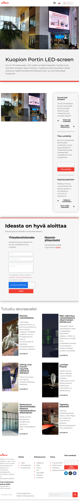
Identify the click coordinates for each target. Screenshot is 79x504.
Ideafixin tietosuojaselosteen (20, 277)
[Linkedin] (66, 473)
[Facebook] (75, 473)
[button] (54, 2)
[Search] (75, 494)
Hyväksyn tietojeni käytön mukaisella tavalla (20, 277)
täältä (58, 247)
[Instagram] (70, 473)
